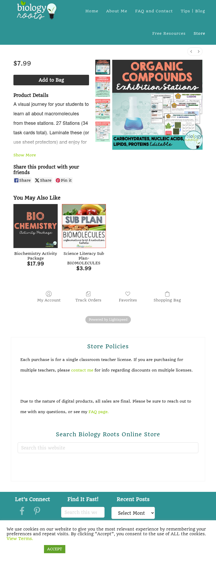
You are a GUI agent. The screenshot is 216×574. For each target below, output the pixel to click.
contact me (82, 370)
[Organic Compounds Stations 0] (102, 67)
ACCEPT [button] (54, 549)
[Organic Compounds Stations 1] (102, 87)
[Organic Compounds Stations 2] (102, 109)
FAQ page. (99, 411)
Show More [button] (24, 155)
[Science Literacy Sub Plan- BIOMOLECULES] (84, 226)
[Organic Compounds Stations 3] (102, 132)
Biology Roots (37, 10)
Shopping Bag (167, 300)
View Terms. (20, 538)
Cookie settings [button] (24, 549)
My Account (49, 300)
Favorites (128, 300)
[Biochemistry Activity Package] (35, 226)
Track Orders (88, 300)
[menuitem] (191, 51)
